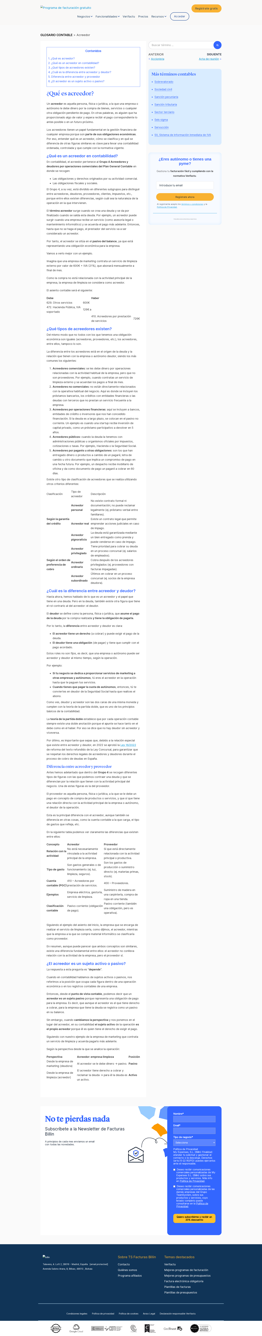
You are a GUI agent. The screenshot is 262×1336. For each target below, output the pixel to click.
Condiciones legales (76, 1313)
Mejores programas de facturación (186, 1270)
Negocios (83, 16)
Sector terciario (164, 112)
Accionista (157, 58)
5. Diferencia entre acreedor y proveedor (74, 76)
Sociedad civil (163, 89)
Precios (143, 16)
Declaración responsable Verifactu (178, 1313)
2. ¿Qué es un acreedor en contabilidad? (73, 63)
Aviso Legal (149, 1313)
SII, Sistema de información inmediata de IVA (183, 134)
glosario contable (56, 35)
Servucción (162, 127)
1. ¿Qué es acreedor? (61, 58)
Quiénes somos (127, 1270)
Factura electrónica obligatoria (183, 1281)
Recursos (157, 16)
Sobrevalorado (164, 81)
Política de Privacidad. (167, 207)
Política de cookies (128, 1313)
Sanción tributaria (166, 104)
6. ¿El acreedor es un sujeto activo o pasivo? (76, 81)
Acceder (179, 16)
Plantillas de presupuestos (180, 1292)
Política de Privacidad (185, 1149)
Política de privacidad (103, 1313)
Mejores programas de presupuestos (187, 1275)
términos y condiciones (192, 204)
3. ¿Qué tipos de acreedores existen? (71, 67)
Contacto (124, 1264)
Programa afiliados (130, 1275)
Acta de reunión (209, 58)
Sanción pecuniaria (166, 96)
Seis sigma (161, 119)
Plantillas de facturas (177, 1286)
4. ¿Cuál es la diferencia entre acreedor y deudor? (79, 72)
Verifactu (129, 16)
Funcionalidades (106, 16)
